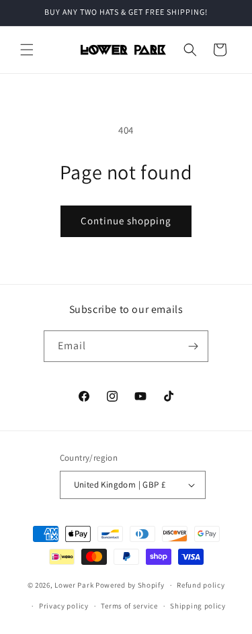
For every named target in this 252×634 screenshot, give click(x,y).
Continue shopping (126, 220)
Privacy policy (64, 605)
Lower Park (73, 585)
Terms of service (129, 605)
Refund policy (200, 585)
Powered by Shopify (130, 585)
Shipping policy (198, 605)
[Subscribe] (193, 346)
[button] (27, 49)
